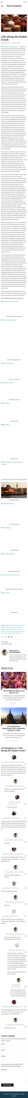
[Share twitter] (5, 637)
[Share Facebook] (2, 637)
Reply (25, 764)
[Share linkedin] (11, 637)
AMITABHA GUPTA (8, 1006)
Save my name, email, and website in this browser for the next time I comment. (12, 1065)
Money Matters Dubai (6, 644)
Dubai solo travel (15, 627)
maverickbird (16, 43)
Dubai (13, 625)
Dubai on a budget (5, 627)
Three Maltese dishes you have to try (14, 692)
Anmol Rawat (7, 818)
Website (3, 1056)
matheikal (6, 888)
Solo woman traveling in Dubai (11, 633)
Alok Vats (6, 916)
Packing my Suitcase (9, 762)
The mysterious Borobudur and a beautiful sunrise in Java (13, 728)
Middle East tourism (11, 629)
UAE (21, 633)
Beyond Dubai (4, 642)
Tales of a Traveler (9, 854)
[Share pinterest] (8, 637)
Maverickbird (14, 6)
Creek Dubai (8, 625)
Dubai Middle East (19, 625)
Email (3, 1050)
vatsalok (12, 950)
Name (3, 1044)
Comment (4, 1069)
